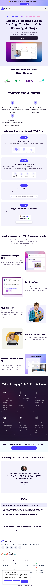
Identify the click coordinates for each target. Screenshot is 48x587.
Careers (26, 570)
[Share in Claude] (3, 554)
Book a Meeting (24, 4)
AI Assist (5, 364)
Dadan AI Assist (5, 563)
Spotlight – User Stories (30, 565)
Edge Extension (41, 565)
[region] (16, 577)
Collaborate (4, 570)
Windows (40, 567)
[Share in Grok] (13, 554)
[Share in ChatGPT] (5, 554)
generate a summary (39, 166)
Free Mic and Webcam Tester (17, 568)
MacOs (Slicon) (41, 570)
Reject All (16, 581)
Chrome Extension (41, 563)
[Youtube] (7, 547)
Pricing (14, 563)
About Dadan (27, 563)
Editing (3, 567)
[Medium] (20, 547)
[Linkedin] (3, 547)
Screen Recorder (5, 565)
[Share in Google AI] (7, 554)
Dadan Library (23, 143)
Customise (8, 581)
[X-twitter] (15, 547)
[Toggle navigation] (39, 8)
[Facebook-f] (11, 547)
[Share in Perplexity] (15, 554)
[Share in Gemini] (10, 554)
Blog (14, 565)
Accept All (24, 581)
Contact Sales (28, 567)
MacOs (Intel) (40, 572)
